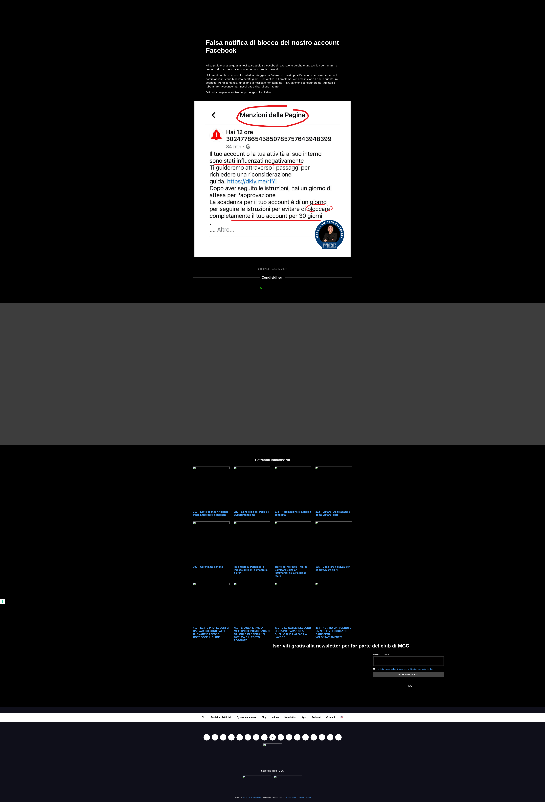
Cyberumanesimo (246, 717)
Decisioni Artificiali (221, 717)
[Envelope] (289, 737)
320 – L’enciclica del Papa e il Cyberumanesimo (251, 513)
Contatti (330, 717)
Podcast (316, 717)
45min (275, 717)
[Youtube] (215, 737)
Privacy (301, 797)
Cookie (308, 797)
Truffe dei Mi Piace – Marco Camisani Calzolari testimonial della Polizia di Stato (291, 571)
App (303, 717)
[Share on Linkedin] (269, 288)
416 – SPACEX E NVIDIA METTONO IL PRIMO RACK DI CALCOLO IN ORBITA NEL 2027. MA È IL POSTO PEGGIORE (252, 634)
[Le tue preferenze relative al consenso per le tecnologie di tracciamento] (2, 601)
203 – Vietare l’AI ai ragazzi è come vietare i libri (333, 513)
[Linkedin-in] (207, 737)
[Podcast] (297, 737)
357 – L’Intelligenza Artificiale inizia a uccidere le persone (210, 513)
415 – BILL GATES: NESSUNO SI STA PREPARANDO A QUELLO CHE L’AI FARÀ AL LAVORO (293, 632)
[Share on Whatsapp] (261, 288)
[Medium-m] (338, 737)
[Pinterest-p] (305, 737)
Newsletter (290, 717)
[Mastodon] (314, 737)
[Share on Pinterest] (291, 288)
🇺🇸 (341, 717)
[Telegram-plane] (264, 737)
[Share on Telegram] (284, 288)
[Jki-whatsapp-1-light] (272, 737)
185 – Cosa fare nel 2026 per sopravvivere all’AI (333, 568)
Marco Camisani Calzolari (252, 797)
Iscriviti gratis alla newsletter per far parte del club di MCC (340, 645)
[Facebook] (223, 737)
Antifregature (280, 269)
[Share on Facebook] (253, 288)
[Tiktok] (239, 737)
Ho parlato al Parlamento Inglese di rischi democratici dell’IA (251, 569)
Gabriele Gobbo (290, 797)
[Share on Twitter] (276, 288)
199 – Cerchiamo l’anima (208, 566)
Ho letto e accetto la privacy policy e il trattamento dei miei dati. (405, 669)
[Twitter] (322, 737)
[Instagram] (231, 737)
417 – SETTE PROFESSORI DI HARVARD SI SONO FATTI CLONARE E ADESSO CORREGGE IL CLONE (211, 632)
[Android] (256, 737)
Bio (203, 717)
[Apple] (248, 737)
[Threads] (330, 737)
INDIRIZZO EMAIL (381, 654)
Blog (264, 717)
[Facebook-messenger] (281, 737)
